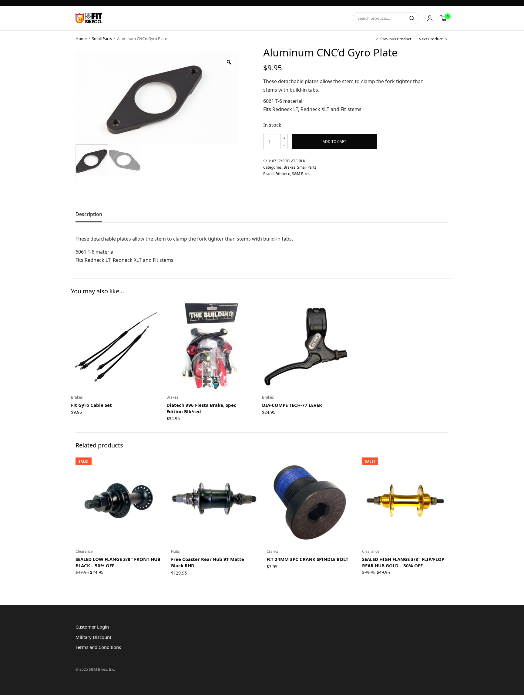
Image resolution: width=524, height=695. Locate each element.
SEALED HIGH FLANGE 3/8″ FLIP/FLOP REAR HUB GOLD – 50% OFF (403, 562)
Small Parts (102, 38)
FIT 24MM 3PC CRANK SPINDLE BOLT (307, 559)
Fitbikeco (282, 173)
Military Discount (93, 637)
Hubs (175, 551)
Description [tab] (89, 215)
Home (81, 38)
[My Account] (430, 18)
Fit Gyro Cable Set (91, 405)
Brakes (289, 167)
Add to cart (334, 141)
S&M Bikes (301, 173)
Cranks (272, 551)
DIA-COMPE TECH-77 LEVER (292, 405)
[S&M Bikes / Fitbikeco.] (89, 18)
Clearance (84, 551)
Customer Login (92, 627)
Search (411, 18)
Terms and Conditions (98, 647)
